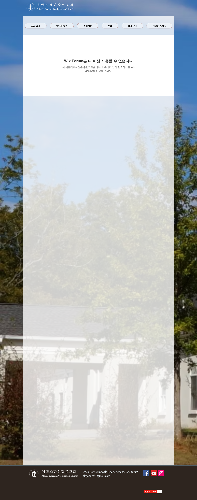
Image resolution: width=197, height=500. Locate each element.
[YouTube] (154, 473)
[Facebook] (146, 473)
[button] (62, 25)
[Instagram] (161, 473)
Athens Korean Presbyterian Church (55, 9)
